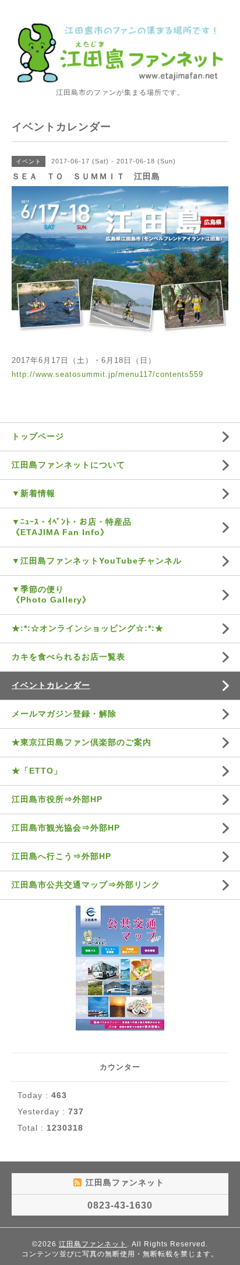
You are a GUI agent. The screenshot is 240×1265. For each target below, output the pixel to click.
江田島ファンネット (93, 1244)
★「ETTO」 (37, 770)
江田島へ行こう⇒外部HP (61, 856)
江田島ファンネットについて (68, 464)
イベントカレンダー (51, 685)
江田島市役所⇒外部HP (57, 799)
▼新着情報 (33, 493)
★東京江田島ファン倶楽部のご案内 (81, 742)
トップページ (38, 436)
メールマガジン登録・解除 (64, 713)
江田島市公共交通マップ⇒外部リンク (86, 884)
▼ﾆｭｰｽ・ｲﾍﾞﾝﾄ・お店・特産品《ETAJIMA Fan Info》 (72, 527)
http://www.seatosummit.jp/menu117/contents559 (107, 374)
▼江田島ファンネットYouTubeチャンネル (97, 560)
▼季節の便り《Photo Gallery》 (51, 594)
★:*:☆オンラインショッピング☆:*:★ (88, 628)
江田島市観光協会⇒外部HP (66, 827)
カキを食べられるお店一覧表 (68, 656)
